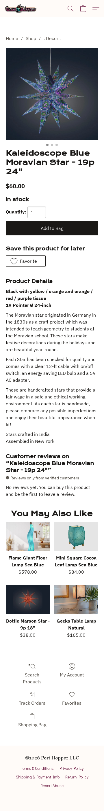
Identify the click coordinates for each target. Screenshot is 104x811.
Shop (31, 38)
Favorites (71, 703)
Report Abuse (52, 785)
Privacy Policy (71, 768)
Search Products (32, 678)
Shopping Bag (32, 724)
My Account (72, 675)
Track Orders (32, 703)
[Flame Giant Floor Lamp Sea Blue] (28, 536)
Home (12, 38)
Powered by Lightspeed (52, 795)
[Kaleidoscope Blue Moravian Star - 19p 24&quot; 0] (52, 94)
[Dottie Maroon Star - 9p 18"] (28, 599)
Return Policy (76, 777)
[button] (22, 8)
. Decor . (52, 38)
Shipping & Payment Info (38, 777)
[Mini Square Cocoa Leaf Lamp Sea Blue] (76, 536)
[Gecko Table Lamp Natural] (76, 599)
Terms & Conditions (37, 768)
